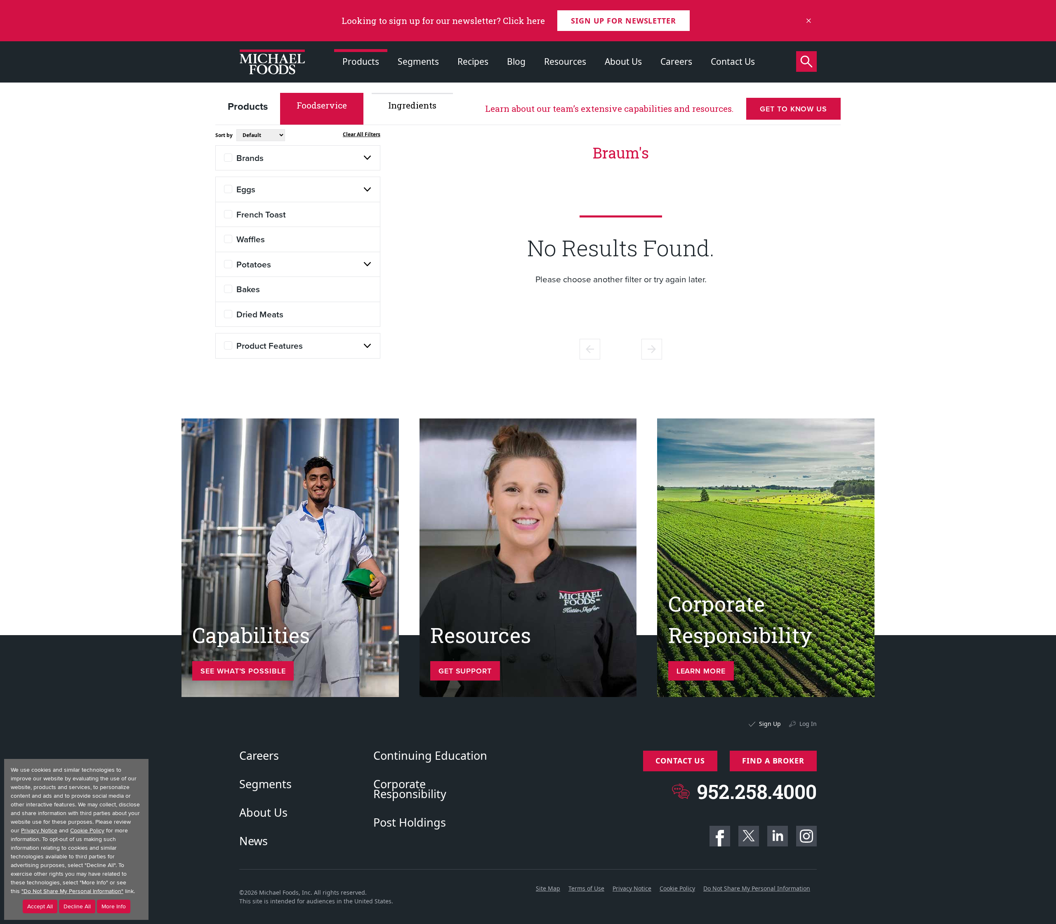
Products (360, 61)
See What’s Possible (242, 671)
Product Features (269, 345)
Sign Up (770, 724)
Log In (808, 724)
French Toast (261, 214)
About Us (623, 61)
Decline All (77, 906)
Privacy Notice (632, 888)
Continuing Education (430, 756)
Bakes (248, 289)
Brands (250, 157)
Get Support (465, 671)
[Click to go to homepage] (272, 62)
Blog (516, 61)
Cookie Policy (677, 888)
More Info (113, 906)
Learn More (701, 671)
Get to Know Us (793, 109)
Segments (418, 61)
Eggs (245, 189)
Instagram (806, 836)
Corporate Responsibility (409, 789)
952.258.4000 (757, 791)
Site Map (548, 888)
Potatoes (253, 264)
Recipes (472, 61)
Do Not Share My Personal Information (756, 888)
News (253, 841)
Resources (565, 61)
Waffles (250, 239)
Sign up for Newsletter (623, 21)
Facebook (720, 836)
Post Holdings (409, 822)
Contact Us (733, 61)
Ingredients (412, 105)
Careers (676, 61)
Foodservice (322, 105)
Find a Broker (773, 761)
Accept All (40, 906)
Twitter (748, 836)
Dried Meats (259, 314)
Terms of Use (586, 888)
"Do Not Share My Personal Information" (72, 891)
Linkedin (777, 836)
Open (367, 158)
